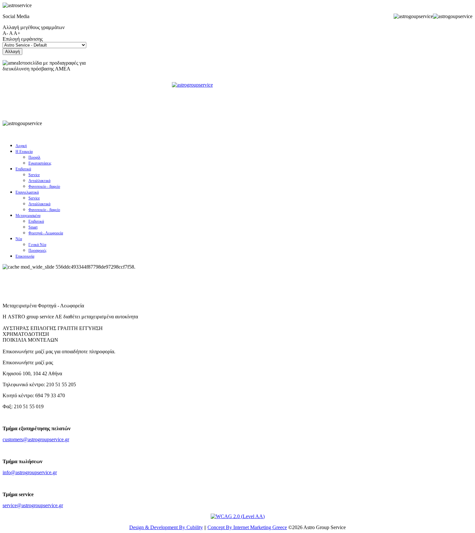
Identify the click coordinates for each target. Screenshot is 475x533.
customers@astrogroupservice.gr (36, 439)
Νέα (19, 239)
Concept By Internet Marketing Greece (247, 527)
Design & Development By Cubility (166, 527)
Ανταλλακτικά (39, 180)
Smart (32, 227)
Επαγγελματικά (27, 192)
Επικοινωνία (25, 256)
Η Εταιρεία (24, 151)
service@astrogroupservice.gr (33, 505)
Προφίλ (34, 157)
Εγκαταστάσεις (39, 163)
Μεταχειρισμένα (28, 215)
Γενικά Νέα (37, 244)
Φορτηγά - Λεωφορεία (45, 233)
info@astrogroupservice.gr (30, 472)
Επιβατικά (23, 169)
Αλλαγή (12, 51)
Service (34, 175)
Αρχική (21, 146)
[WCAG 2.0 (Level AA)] (238, 516)
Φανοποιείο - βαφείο (44, 186)
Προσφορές (37, 250)
